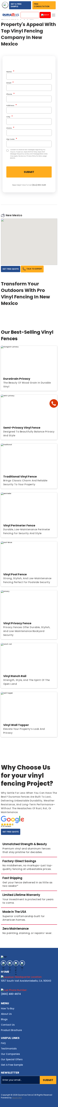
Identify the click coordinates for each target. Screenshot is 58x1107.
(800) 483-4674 (11, 994)
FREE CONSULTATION (41, 5)
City (9, 116)
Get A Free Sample (12, 1064)
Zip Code (11, 139)
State (10, 128)
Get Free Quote (10, 269)
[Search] (45, 15)
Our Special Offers (12, 1059)
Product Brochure (11, 1030)
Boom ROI (17, 1098)
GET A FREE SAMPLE (16, 5)
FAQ (3, 1043)
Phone (10, 94)
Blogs (4, 1019)
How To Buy (7, 1008)
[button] (12, 821)
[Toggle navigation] (54, 15)
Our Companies (10, 1054)
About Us (6, 1014)
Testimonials (9, 1048)
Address (11, 105)
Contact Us (8, 1024)
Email (10, 82)
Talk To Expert (34, 269)
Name (10, 71)
